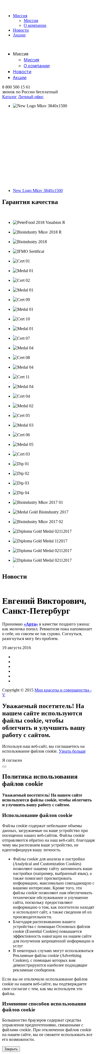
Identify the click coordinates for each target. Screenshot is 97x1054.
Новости (21, 30)
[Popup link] (13, 227)
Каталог (9, 96)
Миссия (20, 15)
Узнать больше (72, 751)
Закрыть (11, 1049)
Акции (19, 35)
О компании (35, 25)
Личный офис (31, 96)
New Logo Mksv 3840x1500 (38, 190)
